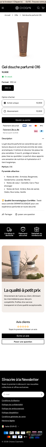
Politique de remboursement (13, 408)
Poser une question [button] (23, 342)
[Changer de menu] (2, 8)
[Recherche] (38, 8)
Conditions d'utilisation (11, 400)
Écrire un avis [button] (23, 336)
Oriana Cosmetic (16, 441)
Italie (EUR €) (11, 426)
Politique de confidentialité (12, 404)
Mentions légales (8, 420)
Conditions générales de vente (14, 416)
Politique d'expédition (10, 412)
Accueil (7, 15)
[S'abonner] (41, 394)
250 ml (8, 88)
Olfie (16, 15)
